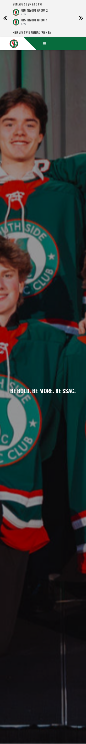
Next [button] (81, 19)
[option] (43, 18)
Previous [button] (5, 19)
